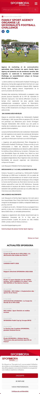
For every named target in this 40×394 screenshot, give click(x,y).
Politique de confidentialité (20, 391)
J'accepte (20, 376)
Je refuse (20, 381)
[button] (37, 359)
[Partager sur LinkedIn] (7, 31)
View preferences (20, 387)
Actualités (7, 14)
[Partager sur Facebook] (3, 31)
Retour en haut (33, 238)
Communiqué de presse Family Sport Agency (17, 229)
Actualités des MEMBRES (29, 14)
